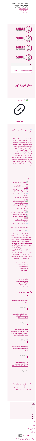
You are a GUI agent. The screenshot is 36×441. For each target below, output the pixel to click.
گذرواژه (32, 432)
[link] (31, 72)
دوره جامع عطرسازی (22, 281)
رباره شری (24, 286)
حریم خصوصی (24, 268)
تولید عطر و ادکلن (23, 279)
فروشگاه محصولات (23, 283)
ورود (20, 435)
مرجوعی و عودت (23, 264)
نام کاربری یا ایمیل (29, 429)
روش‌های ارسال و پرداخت (21, 262)
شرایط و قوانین (23, 266)
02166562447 (23, 9)
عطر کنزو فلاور (19, 121)
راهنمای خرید (24, 270)
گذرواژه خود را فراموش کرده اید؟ (25, 439)
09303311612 (24, 10)
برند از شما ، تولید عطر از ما (20, 12)
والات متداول (23, 284)
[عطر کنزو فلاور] (19, 100)
